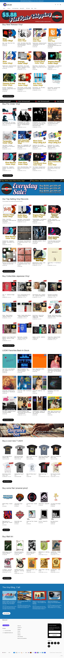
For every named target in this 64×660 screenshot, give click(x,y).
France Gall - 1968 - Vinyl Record (24, 390)
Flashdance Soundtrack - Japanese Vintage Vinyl (53, 295)
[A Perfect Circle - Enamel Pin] (32, 497)
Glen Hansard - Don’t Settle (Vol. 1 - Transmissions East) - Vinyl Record (24, 263)
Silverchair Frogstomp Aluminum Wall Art (19, 553)
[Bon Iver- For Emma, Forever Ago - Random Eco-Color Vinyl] (9, 255)
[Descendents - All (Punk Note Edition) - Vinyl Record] (55, 80)
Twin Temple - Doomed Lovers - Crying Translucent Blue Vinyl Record (39, 168)
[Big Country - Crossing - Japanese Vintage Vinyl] (24, 329)
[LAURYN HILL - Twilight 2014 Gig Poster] (56, 545)
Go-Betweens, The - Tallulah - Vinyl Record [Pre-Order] (54, 123)
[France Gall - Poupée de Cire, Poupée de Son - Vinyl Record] (9, 383)
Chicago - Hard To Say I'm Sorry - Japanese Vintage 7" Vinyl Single (55, 316)
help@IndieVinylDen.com (8, 632)
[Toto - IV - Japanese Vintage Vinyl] (9, 287)
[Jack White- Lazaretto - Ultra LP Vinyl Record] (39, 233)
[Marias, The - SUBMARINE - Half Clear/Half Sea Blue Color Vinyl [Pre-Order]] (24, 137)
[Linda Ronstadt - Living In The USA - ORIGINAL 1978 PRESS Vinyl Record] (39, 403)
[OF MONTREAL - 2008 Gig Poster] (56, 563)
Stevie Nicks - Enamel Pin (44, 503)
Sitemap (19, 634)
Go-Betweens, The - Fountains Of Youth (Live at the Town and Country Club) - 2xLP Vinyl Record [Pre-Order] (39, 124)
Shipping (19, 629)
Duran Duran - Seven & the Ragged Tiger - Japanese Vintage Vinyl (38, 316)
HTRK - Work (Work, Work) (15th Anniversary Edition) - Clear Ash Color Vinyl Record (24, 44)
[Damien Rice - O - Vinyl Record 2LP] (55, 255)
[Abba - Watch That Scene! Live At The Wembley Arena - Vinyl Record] (55, 403)
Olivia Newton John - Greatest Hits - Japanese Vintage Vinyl (39, 295)
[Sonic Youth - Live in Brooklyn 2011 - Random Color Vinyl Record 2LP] (9, 361)
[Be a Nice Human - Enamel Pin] (56, 514)
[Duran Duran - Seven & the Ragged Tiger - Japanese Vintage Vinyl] (39, 307)
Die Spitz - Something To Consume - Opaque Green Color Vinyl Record (9, 88)
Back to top (4, 619)
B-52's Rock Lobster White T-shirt (6, 475)
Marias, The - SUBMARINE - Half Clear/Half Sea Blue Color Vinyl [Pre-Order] (24, 146)
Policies (19, 631)
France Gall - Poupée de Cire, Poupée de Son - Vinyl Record (8, 391)
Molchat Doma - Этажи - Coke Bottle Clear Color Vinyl (39, 263)
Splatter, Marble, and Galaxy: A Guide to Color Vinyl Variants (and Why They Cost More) (9, 602)
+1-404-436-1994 (7, 630)
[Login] (58, 4)
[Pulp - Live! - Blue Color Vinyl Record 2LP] (9, 35)
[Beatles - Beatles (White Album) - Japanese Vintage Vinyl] (24, 307)
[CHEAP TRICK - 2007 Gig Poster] (44, 563)
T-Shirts (8, 8)
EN (9, 652)
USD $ (4, 652)
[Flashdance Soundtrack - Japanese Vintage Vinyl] (55, 287)
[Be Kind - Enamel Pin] (44, 514)
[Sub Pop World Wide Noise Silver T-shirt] (19, 449)
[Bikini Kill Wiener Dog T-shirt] (32, 467)
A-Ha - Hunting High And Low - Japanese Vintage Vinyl (24, 295)
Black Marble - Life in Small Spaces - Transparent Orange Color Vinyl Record (24, 67)
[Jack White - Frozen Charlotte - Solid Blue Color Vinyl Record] (24, 211)
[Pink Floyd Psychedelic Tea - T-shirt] (56, 467)
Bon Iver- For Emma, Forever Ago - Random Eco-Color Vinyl (9, 263)
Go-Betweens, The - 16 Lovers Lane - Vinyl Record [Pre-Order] (9, 123)
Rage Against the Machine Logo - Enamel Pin (7, 522)
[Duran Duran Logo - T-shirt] (44, 467)
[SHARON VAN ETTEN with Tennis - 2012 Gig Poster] (19, 563)
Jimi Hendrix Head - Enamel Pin (18, 504)
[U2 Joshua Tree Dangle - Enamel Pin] (56, 497)
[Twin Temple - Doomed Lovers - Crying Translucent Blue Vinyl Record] (39, 159)
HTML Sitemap (20, 636)
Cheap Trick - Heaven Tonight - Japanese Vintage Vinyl (54, 338)
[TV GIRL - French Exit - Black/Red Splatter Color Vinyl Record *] (55, 211)
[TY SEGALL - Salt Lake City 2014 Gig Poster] (7, 563)
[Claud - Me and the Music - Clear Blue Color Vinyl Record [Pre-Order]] (24, 159)
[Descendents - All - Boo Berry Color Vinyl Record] (39, 80)
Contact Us (19, 627)
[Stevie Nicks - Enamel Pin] (44, 497)
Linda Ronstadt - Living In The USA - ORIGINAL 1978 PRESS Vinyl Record (39, 412)
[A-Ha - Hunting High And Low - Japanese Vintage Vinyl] (24, 287)
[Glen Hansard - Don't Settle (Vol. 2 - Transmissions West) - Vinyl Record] (24, 233)
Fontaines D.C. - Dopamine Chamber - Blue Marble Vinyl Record (8, 168)
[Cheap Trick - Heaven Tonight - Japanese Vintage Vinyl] (55, 329)
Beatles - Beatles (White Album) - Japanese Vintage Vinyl (24, 316)
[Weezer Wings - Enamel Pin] (7, 497)
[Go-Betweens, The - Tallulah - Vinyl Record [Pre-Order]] (55, 114)
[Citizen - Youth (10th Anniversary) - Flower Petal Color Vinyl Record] (9, 211)
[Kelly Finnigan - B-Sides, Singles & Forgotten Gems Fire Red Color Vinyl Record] (24, 80)
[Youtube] (55, 643)
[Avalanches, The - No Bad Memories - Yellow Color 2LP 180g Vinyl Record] (55, 137)
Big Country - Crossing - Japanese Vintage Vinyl (23, 338)
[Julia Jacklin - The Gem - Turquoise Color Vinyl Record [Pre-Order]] (9, 137)
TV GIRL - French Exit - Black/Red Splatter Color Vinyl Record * (54, 220)
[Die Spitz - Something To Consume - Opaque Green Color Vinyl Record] (9, 80)
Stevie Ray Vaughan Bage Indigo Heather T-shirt (44, 457)
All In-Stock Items (15, 8)
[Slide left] (2, 1)
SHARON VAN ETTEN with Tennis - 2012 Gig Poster (19, 570)
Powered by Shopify (59, 652)
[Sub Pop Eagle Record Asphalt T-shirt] (7, 449)
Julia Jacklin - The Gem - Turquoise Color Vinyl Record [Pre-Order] (8, 146)
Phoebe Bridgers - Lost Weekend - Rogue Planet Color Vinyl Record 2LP (54, 67)
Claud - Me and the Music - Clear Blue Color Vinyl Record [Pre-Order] (24, 168)
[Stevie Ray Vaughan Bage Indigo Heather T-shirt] (44, 449)
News (35, 8)
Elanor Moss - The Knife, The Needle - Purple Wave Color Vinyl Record (39, 67)
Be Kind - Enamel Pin (43, 521)
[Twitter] (52, 643)
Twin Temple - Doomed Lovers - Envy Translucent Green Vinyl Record (54, 168)
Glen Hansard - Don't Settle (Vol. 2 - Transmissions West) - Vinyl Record (24, 242)
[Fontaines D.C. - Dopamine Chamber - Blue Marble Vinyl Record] (9, 159)
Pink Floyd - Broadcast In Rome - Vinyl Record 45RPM (9, 412)
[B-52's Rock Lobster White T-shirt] (7, 467)
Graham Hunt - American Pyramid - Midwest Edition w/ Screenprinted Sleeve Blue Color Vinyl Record (55, 45)
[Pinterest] (49, 646)
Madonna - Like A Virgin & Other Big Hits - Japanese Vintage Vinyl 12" (9, 338)
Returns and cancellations (22, 638)
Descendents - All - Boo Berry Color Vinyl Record (39, 88)
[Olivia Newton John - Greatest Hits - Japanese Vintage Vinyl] (39, 287)
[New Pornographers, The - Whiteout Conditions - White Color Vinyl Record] (24, 361)
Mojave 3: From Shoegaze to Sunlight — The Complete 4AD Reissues (39, 602)
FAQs (32, 8)
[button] (55, 4)
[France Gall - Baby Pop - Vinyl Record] (39, 383)
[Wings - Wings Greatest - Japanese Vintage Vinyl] (9, 307)
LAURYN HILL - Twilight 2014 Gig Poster (56, 553)
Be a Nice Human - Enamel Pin (55, 522)
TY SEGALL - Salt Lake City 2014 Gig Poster (7, 570)
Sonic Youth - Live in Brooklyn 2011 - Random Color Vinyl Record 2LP (8, 370)
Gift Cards (28, 8)
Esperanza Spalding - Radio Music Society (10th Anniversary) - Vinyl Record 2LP (24, 412)
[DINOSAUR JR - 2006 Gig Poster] (44, 545)
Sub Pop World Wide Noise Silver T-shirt (18, 457)
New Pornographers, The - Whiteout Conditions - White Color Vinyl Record (23, 370)
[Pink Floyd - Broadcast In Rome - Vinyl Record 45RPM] (9, 403)
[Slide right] (61, 1)
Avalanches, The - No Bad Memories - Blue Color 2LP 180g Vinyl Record (39, 146)
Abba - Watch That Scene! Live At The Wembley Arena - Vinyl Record (54, 412)
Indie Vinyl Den (53, 652)
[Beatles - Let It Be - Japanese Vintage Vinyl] (39, 329)
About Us (19, 625)
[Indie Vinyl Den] (7, 4)
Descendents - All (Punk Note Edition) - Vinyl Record (54, 88)
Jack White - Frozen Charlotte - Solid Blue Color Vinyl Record (24, 220)
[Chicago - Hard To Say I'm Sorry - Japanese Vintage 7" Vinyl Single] (55, 307)
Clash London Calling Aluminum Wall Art (31, 553)
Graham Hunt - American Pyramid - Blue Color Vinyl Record (9, 66)
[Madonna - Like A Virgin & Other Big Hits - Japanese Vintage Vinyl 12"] (9, 329)
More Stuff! (22, 8)
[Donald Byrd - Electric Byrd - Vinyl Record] (55, 383)
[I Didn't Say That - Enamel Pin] (32, 514)
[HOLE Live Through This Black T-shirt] (56, 449)
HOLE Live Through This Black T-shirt (56, 457)
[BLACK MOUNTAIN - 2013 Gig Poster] (32, 563)
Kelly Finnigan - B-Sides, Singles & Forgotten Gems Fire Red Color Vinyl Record (24, 88)
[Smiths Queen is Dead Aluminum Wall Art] (7, 545)
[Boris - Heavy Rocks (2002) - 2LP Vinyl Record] (39, 361)
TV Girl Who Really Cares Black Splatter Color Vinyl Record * (54, 241)
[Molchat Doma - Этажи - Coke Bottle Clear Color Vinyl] (39, 255)
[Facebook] (49, 643)
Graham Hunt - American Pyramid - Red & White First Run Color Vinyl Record (39, 44)
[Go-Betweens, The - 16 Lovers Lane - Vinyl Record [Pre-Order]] (9, 114)
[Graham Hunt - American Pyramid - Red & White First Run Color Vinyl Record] (39, 35)
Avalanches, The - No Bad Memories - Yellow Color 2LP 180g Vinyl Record (54, 146)
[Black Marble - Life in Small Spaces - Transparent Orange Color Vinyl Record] (24, 58)
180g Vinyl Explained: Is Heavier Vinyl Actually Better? (54, 602)
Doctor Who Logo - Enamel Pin (18, 522)
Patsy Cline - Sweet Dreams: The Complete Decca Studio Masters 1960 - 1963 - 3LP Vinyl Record (54, 370)
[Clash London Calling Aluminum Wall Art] (32, 545)
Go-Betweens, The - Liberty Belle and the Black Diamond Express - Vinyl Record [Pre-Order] (23, 124)
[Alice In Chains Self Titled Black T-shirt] (32, 449)
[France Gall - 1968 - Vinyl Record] (24, 383)
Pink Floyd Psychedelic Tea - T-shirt (55, 475)
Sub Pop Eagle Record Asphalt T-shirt (7, 457)
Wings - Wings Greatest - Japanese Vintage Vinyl (7, 316)
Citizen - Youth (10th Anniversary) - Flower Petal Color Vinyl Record (9, 220)
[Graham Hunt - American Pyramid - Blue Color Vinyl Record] (9, 58)
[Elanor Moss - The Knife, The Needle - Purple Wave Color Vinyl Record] (39, 58)
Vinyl (4, 8)
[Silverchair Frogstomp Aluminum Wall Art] (19, 545)
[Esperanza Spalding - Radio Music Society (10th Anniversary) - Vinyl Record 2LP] (24, 403)
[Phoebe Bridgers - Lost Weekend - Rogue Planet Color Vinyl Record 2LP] (55, 58)
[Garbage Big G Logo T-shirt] (19, 467)
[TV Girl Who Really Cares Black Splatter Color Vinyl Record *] (55, 233)
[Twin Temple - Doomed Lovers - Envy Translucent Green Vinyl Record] (55, 159)
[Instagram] (58, 643)
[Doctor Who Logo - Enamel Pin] (19, 514)
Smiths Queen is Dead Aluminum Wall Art (7, 553)
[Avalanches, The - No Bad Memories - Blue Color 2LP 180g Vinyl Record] (39, 137)
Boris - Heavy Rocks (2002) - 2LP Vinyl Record (39, 369)
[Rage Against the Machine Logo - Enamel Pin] (7, 514)
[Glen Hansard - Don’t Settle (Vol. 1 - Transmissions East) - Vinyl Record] (24, 255)
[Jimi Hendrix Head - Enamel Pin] (19, 497)
